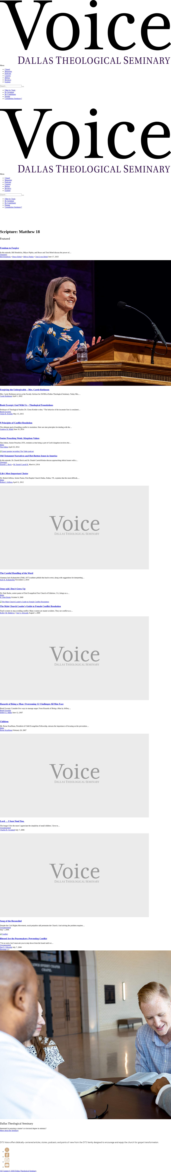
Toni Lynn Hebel (41, 257)
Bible (2, 445)
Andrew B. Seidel (6, 429)
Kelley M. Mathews (7, 613)
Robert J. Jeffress (6, 482)
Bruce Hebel (17, 257)
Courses (8, 76)
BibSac (7, 78)
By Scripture (9, 92)
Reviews (8, 80)
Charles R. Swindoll (7, 830)
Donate (7, 96)
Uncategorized (5, 828)
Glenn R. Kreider (6, 414)
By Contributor (10, 94)
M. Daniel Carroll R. (20, 465)
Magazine (8, 71)
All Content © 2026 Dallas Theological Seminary (18, 1171)
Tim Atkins (4, 447)
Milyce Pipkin (28, 257)
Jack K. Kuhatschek (7, 580)
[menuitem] (88, 69)
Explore (7, 82)
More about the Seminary (9, 1131)
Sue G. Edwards (22, 613)
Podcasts (8, 74)
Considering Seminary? (13, 99)
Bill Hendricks (5, 257)
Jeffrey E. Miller (6, 713)
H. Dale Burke (5, 597)
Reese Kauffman (6, 730)
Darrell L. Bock (6, 465)
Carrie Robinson (6, 396)
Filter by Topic (10, 90)
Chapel (7, 69)
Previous (3, 949)
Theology (3, 255)
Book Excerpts (5, 412)
